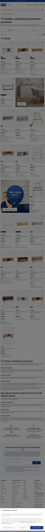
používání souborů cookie (7, 523)
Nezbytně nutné (23, 527)
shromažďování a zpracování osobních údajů (27, 522)
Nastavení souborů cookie (8, 527)
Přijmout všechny (36, 527)
